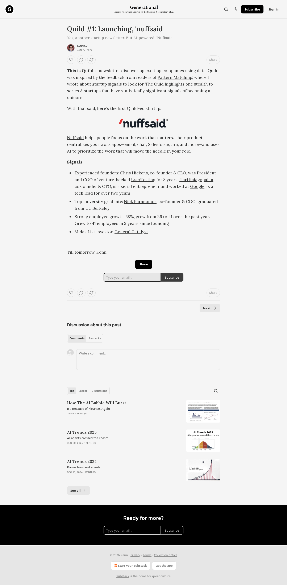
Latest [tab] (83, 391)
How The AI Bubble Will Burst (96, 402)
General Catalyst (131, 231)
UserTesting (143, 179)
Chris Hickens (134, 172)
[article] (143, 411)
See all (75, 490)
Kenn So (82, 45)
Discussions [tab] (99, 391)
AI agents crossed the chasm (87, 438)
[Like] (71, 59)
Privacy (135, 555)
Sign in (274, 9)
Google (197, 186)
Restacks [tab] (95, 338)
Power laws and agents (83, 467)
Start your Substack (132, 566)
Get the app (164, 566)
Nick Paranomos (140, 201)
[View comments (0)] (81, 59)
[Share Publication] (235, 9)
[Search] (226, 9)
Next (207, 308)
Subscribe (252, 9)
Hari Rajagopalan (196, 179)
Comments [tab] (77, 338)
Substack (122, 576)
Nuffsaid (75, 137)
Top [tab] (72, 391)
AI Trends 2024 (82, 461)
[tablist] (85, 338)
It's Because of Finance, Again (88, 408)
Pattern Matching (175, 77)
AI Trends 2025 (82, 432)
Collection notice (165, 555)
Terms (147, 555)
